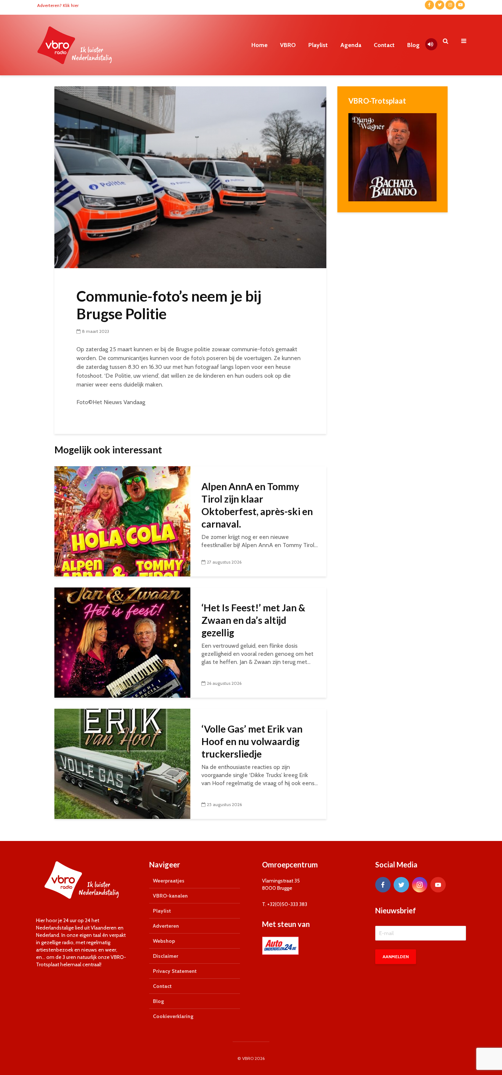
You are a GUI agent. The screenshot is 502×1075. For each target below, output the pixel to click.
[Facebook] (383, 884)
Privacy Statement (175, 971)
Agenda (350, 45)
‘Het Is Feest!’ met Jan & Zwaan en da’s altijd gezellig (253, 620)
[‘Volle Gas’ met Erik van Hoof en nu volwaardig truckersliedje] (122, 763)
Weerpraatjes (168, 880)
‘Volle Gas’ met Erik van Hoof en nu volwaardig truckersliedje (251, 741)
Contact (384, 45)
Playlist (318, 45)
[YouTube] (438, 884)
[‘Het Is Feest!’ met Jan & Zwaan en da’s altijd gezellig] (122, 642)
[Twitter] (401, 884)
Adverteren (166, 926)
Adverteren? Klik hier (58, 5)
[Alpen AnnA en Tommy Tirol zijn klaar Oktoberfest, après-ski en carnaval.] (122, 520)
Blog (413, 45)
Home (259, 45)
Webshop (164, 941)
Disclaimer (165, 956)
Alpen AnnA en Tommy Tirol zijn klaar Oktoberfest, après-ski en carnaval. (257, 505)
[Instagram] (419, 884)
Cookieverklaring (173, 1016)
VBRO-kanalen (170, 895)
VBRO (288, 45)
